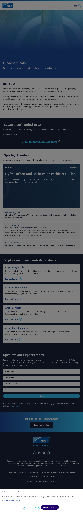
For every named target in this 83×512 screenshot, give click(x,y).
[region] (41, 500)
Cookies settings (31, 507)
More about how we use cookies (11, 500)
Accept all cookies (50, 507)
